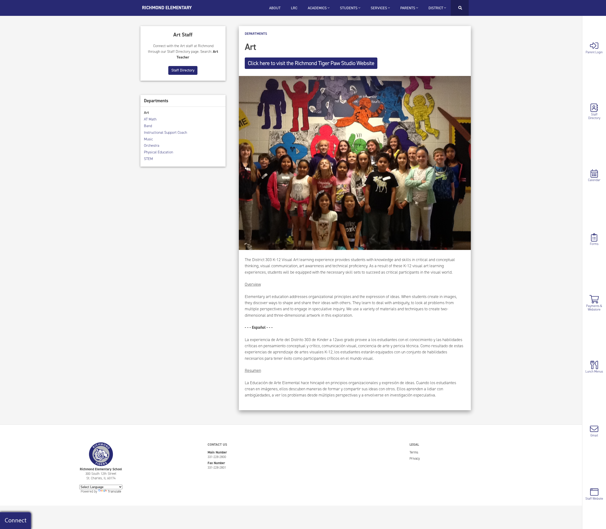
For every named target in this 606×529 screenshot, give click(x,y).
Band (148, 125)
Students (349, 7)
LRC (294, 7)
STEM (148, 158)
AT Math (150, 119)
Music (148, 139)
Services (379, 7)
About (275, 7)
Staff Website (594, 498)
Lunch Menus (594, 371)
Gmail (594, 435)
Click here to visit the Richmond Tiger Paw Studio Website (311, 63)
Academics (318, 7)
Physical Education (158, 152)
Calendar (594, 180)
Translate (114, 491)
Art (146, 112)
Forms (594, 243)
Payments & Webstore (594, 307)
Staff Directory (594, 116)
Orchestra (151, 145)
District (436, 7)
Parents (408, 7)
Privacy (415, 458)
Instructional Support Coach (165, 132)
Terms (414, 452)
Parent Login (594, 52)
